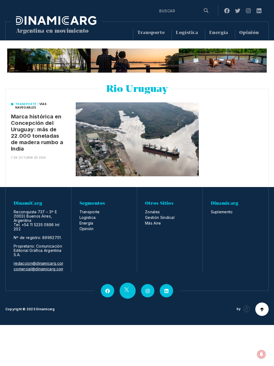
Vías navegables (31, 105)
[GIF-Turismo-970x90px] (137, 60)
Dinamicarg (45, 309)
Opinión (249, 32)
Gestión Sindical (159, 217)
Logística (187, 32)
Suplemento (222, 212)
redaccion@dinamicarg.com (39, 263)
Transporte (151, 32)
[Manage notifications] (261, 354)
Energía (218, 32)
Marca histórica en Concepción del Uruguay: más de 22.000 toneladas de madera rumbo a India (37, 132)
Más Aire (153, 223)
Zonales (152, 212)
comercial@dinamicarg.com (39, 269)
